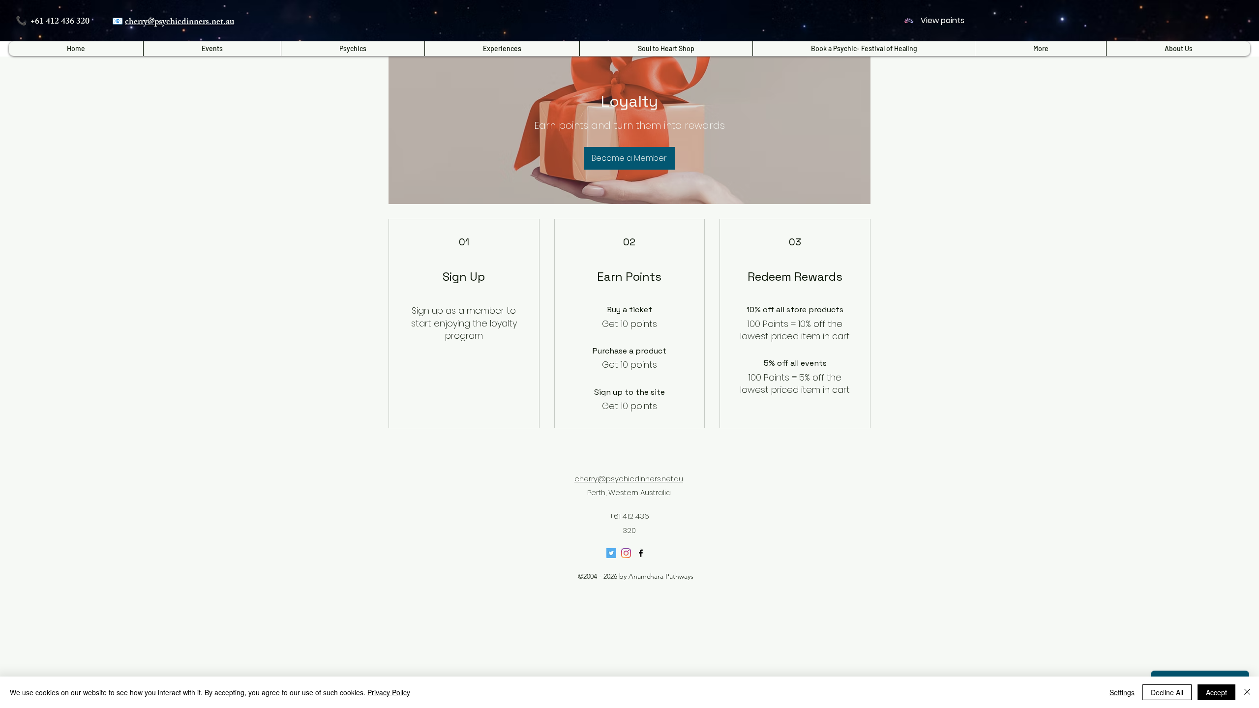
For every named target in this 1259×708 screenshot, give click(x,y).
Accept (1216, 692)
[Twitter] (611, 553)
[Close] (1247, 692)
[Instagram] (626, 553)
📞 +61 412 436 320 (53, 22)
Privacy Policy (388, 692)
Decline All (1167, 692)
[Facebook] (641, 553)
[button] (501, 48)
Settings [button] (1122, 692)
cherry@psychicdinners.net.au (179, 22)
